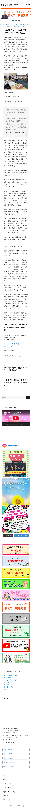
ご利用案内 (7, 678)
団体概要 (6, 682)
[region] (16, 14)
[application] (16, 418)
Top (30, 807)
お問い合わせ (6, 800)
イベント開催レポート (10, 675)
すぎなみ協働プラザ (9, 4)
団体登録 (6, 684)
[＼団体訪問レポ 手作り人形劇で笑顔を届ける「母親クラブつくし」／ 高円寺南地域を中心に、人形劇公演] (16, 463)
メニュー (28, 4)
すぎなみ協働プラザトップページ (8, 24)
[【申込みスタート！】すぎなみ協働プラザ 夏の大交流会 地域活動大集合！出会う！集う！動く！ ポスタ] (16, 519)
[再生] (4, 424)
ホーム (4, 776)
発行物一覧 (7, 689)
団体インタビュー (24, 24)
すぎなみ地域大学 (7, 754)
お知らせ (5, 780)
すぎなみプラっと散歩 (10, 680)
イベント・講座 (7, 784)
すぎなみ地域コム (7, 749)
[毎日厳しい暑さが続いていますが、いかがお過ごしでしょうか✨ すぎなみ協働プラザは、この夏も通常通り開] (16, 491)
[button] (16, 13)
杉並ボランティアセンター (10, 766)
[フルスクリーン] (27, 424)
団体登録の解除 (8, 687)
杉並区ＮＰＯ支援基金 (8, 758)
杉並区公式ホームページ (9, 762)
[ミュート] (25, 424)
